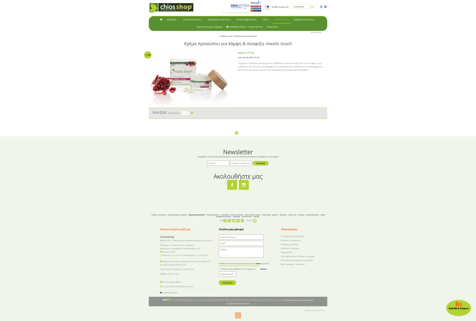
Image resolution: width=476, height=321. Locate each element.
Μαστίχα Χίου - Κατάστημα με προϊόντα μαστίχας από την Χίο (186, 240)
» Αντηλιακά (301, 215)
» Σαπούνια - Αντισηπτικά (158, 215)
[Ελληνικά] (321, 7)
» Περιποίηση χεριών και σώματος (177, 215)
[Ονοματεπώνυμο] (241, 238)
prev (314, 32)
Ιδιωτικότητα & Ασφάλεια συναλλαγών (297, 260)
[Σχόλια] (241, 253)
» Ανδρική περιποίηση (312, 215)
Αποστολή (227, 282)
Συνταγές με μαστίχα (289, 244)
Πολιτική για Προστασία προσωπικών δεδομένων (239, 266)
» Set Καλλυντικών (246, 216)
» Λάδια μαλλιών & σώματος (252, 215)
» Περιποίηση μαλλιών (212, 215)
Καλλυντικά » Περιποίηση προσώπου (239, 36)
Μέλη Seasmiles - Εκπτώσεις (293, 264)
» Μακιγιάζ (256, 216)
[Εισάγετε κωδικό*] (227, 275)
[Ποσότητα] (185, 113)
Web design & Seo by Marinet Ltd (315, 310)
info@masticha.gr (169, 292)
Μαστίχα (172, 19)
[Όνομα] (218, 164)
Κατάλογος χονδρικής (290, 248)
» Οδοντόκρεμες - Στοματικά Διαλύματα (231, 215)
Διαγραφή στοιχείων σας (239, 303)
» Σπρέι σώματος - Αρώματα (269, 215)
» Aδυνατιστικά (292, 215)
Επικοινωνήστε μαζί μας (175, 229)
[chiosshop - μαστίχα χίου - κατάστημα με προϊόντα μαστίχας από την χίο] (171, 8)
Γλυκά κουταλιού (192, 19)
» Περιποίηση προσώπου (196, 215)
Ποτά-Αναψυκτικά (246, 19)
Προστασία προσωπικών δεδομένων (298, 300)
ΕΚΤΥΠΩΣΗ (249, 220)
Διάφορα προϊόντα (304, 19)
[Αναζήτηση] (312, 7)
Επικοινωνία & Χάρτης (171, 282)
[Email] (241, 244)
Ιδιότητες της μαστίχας (291, 240)
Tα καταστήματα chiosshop (292, 236)
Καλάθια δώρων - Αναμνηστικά (246, 26)
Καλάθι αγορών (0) (280, 7)
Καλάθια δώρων (459, 308)
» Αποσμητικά (283, 215)
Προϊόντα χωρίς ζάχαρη (209, 26)
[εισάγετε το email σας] (241, 164)
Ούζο (265, 19)
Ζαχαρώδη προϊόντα (219, 19)
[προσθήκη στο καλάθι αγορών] (192, 113)
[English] (325, 7)
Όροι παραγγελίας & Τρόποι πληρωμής (298, 256)
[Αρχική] (161, 20)
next (318, 32)
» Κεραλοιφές (236, 216)
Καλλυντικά (281, 19)
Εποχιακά (272, 26)
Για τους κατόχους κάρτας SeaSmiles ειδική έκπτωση (241, 13)
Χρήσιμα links (286, 252)
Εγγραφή (260, 163)
